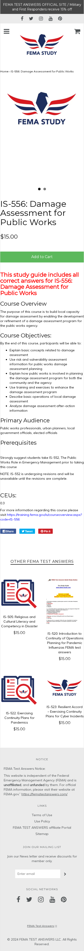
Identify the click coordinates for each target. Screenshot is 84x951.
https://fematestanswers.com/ (44, 794)
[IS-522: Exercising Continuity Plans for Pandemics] (19, 690)
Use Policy (42, 821)
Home (4, 71)
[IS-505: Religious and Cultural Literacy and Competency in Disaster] (19, 594)
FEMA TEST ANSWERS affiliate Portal (42, 827)
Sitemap (42, 834)
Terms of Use (42, 815)
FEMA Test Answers (40, 926)
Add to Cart (42, 257)
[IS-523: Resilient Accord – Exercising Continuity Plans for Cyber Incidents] (65, 687)
